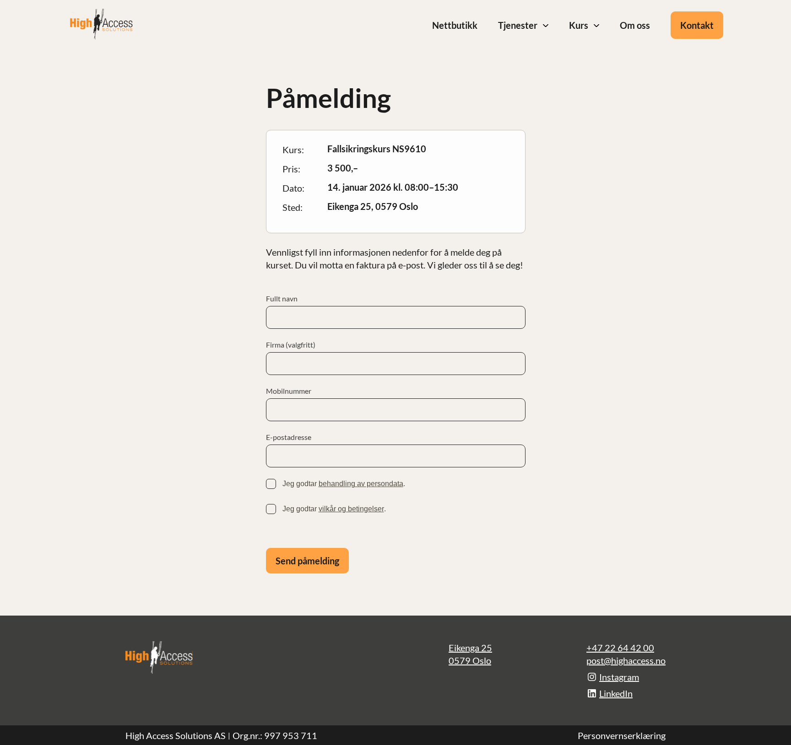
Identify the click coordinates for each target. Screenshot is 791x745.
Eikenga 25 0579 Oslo (470, 654)
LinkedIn (616, 693)
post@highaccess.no (626, 660)
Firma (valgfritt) (290, 344)
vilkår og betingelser (351, 509)
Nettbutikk (454, 25)
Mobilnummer (288, 391)
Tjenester (517, 25)
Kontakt (697, 25)
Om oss (635, 25)
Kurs (578, 25)
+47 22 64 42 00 (620, 647)
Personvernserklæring (622, 735)
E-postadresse (288, 437)
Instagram (619, 676)
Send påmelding (307, 560)
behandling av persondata (361, 484)
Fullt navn (282, 298)
